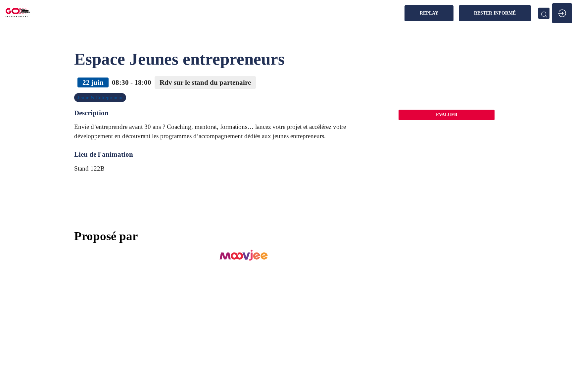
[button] (429, 13)
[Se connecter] (562, 13)
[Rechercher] (543, 13)
